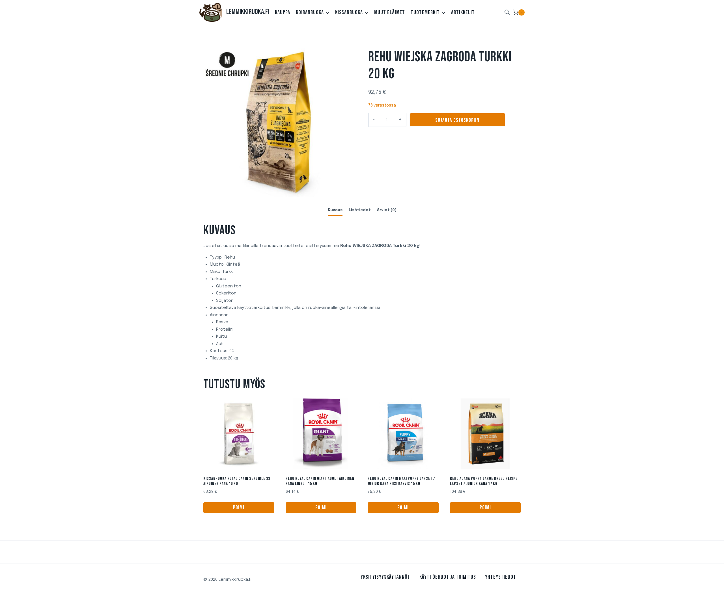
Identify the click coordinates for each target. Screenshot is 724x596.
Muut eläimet (389, 12)
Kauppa (282, 12)
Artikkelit (463, 12)
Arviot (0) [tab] (387, 210)
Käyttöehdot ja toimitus (447, 577)
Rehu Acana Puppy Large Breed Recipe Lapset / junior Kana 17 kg (484, 481)
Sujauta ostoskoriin (457, 120)
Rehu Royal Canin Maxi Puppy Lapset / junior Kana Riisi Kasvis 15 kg (401, 481)
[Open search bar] (507, 12)
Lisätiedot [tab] (360, 210)
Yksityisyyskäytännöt (385, 577)
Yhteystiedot (500, 577)
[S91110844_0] (279, 120)
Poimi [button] (238, 507)
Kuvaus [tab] (335, 210)
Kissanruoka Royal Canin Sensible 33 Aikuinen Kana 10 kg (236, 481)
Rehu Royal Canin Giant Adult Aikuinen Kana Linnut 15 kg (320, 481)
